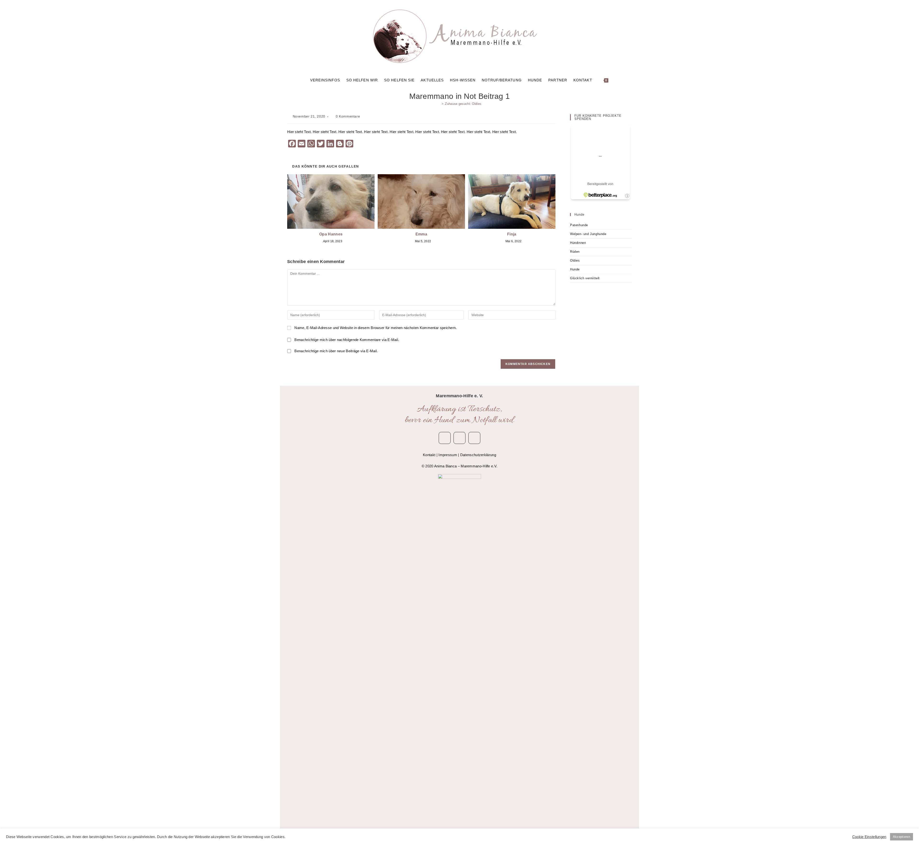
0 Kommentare (348, 116)
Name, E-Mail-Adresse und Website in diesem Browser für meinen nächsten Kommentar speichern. (375, 328)
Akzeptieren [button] (901, 837)
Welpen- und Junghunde (588, 234)
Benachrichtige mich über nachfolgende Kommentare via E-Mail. (346, 340)
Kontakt (429, 455)
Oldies (575, 260)
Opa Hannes (330, 234)
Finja (511, 234)
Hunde (575, 269)
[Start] (439, 104)
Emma (421, 234)
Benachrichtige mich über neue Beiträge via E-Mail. (336, 351)
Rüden (575, 251)
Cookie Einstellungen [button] (869, 837)
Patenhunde (579, 225)
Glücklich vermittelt (585, 278)
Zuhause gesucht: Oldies (463, 104)
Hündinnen (578, 243)
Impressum (447, 455)
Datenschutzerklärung (478, 455)
